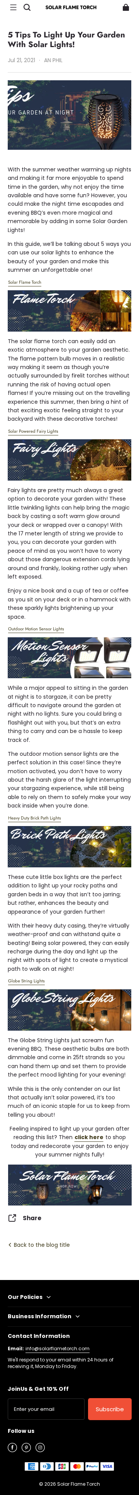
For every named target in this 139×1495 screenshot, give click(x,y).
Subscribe (110, 1409)
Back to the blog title (41, 1245)
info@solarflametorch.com (57, 1348)
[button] (13, 7)
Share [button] (32, 1218)
